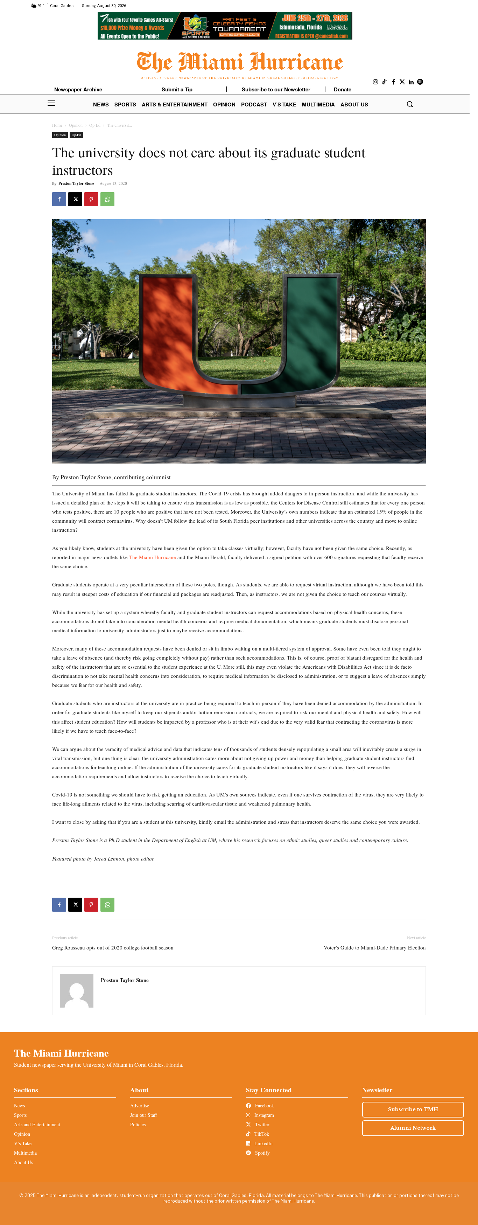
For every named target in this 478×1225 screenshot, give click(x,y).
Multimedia (25, 1152)
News (19, 1105)
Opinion (76, 125)
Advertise (139, 1105)
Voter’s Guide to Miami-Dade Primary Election (375, 947)
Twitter (261, 1124)
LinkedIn (263, 1143)
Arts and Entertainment (37, 1124)
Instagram (263, 1115)
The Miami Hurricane (152, 557)
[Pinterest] (91, 199)
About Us (23, 1162)
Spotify (262, 1152)
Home (57, 125)
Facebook (264, 1105)
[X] (75, 199)
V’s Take (22, 1143)
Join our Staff (143, 1115)
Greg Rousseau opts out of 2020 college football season (113, 947)
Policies (138, 1124)
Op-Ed (94, 125)
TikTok (261, 1133)
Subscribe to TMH (413, 1109)
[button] (410, 104)
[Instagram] (375, 82)
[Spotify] (420, 82)
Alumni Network (413, 1128)
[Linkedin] (411, 82)
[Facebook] (393, 82)
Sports (20, 1115)
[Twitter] (402, 82)
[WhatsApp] (107, 199)
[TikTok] (384, 82)
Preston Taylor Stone (76, 183)
